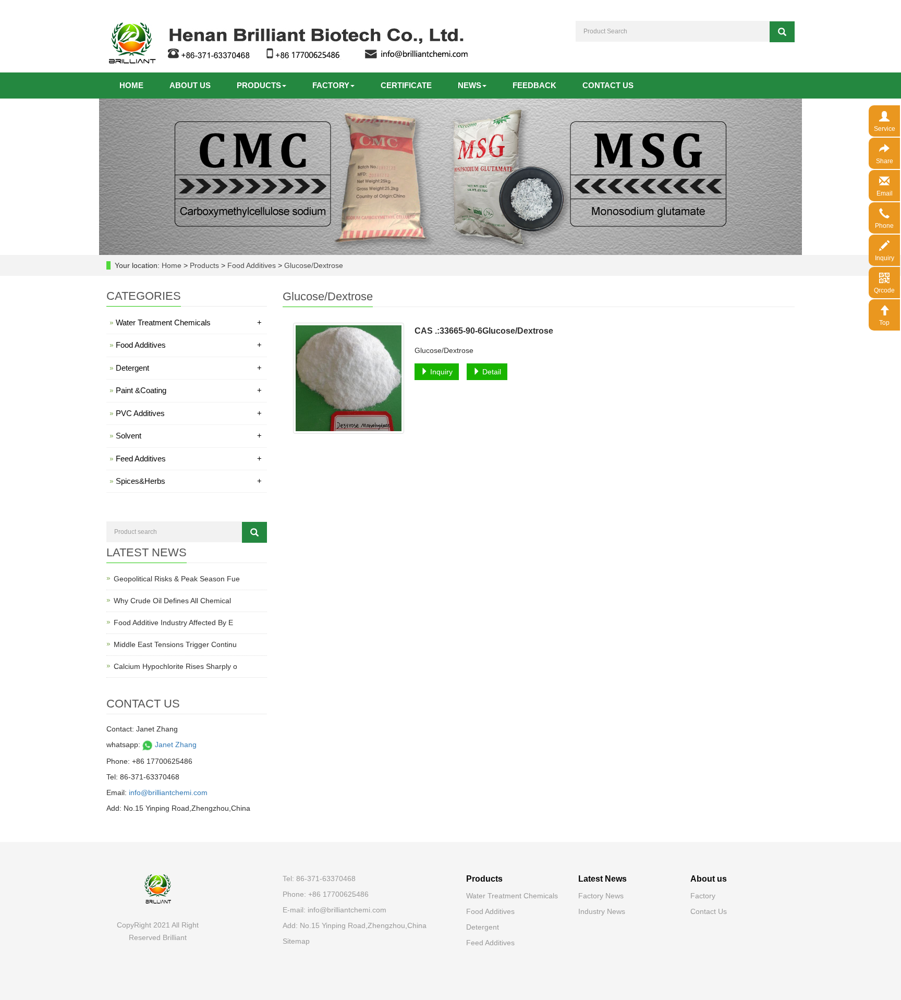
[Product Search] (782, 31)
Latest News (602, 878)
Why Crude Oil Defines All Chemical (172, 600)
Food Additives (251, 265)
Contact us (608, 85)
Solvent (189, 435)
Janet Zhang (175, 744)
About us (190, 85)
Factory (330, 85)
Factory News (601, 896)
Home (131, 85)
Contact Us (708, 911)
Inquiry (440, 372)
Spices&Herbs (189, 481)
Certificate (406, 85)
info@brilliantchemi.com (168, 792)
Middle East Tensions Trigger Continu (175, 644)
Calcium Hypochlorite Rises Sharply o (175, 666)
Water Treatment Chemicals (189, 322)
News (469, 85)
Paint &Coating (189, 390)
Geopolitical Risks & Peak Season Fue (177, 579)
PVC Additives (189, 413)
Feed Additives (189, 458)
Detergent (189, 367)
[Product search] (254, 532)
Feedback (534, 85)
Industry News (601, 911)
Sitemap (296, 941)
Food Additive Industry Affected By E (173, 622)
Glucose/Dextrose (312, 265)
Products (259, 85)
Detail (490, 372)
